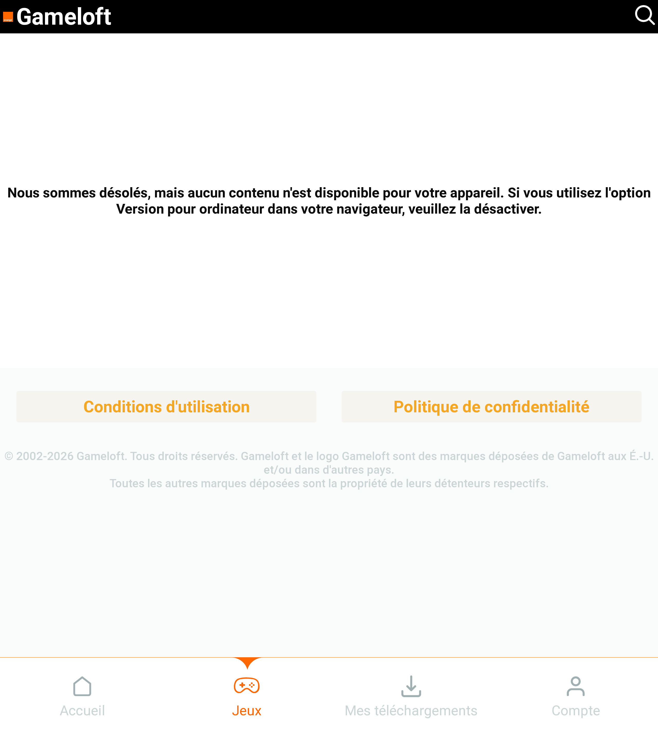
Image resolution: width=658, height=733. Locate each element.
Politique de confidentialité (491, 406)
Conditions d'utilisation (166, 406)
